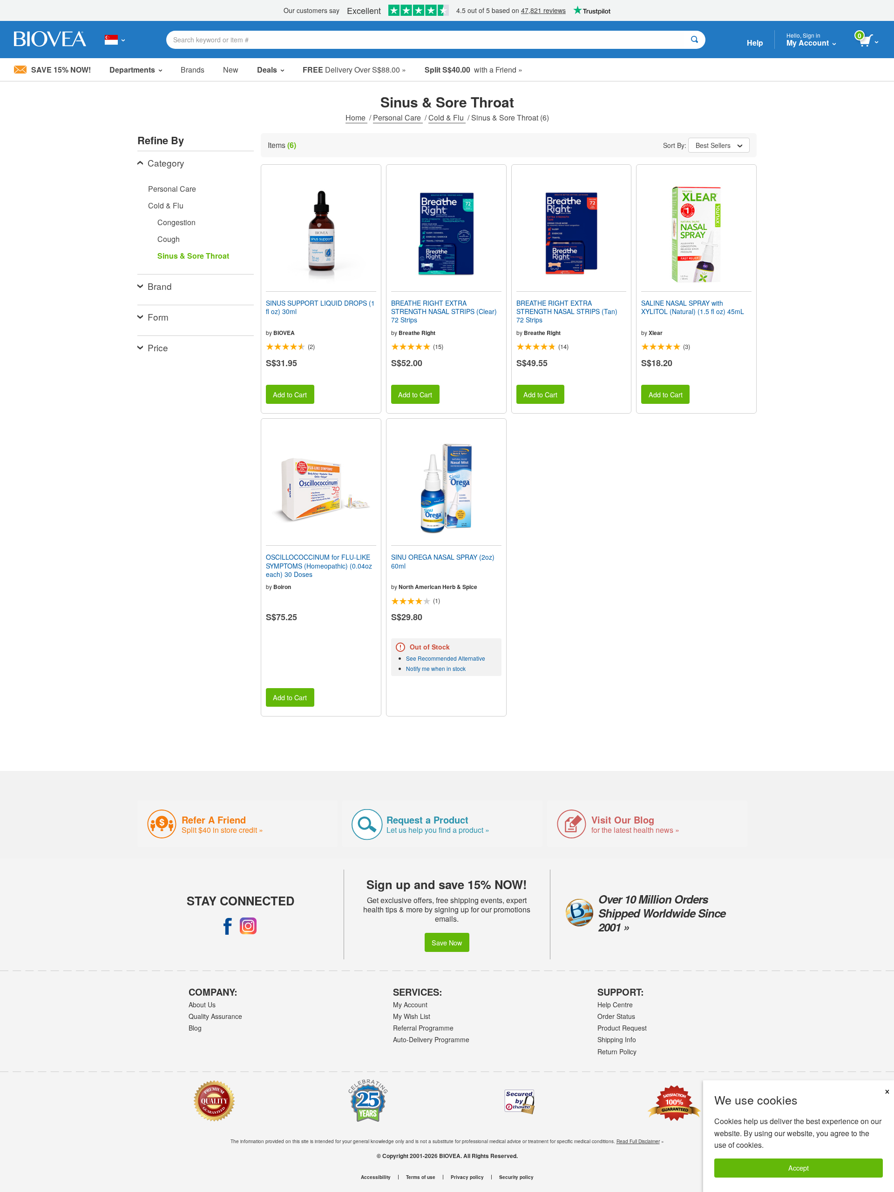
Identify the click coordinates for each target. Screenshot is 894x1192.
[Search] (694, 40)
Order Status (616, 1016)
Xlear (656, 332)
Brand (160, 286)
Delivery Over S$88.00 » (354, 69)
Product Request (622, 1027)
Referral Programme (423, 1027)
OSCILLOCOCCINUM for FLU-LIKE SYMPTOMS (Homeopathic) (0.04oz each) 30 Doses (319, 565)
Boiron (282, 587)
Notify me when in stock (436, 668)
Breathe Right (417, 332)
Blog (195, 1027)
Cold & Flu (447, 117)
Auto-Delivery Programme (431, 1039)
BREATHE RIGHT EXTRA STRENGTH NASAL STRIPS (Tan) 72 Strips (566, 311)
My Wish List (411, 1016)
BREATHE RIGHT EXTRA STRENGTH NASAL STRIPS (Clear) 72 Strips (444, 311)
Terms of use (420, 1177)
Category (166, 162)
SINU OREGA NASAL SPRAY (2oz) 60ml (442, 561)
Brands (192, 69)
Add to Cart (290, 394)
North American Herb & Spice (438, 587)
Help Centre (615, 1004)
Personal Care (398, 117)
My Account (410, 1004)
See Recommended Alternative (445, 658)
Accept (798, 1167)
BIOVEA (284, 332)
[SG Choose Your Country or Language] (115, 39)
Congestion (176, 222)
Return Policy (617, 1051)
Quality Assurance (215, 1016)
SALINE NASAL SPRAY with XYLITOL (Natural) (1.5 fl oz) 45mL (692, 307)
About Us (202, 1004)
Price (158, 347)
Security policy (516, 1177)
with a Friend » (473, 69)
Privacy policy (467, 1177)
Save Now (447, 942)
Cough (168, 239)
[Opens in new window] (228, 926)
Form (158, 316)
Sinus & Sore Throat (193, 255)
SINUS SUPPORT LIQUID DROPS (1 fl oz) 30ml (320, 307)
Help (755, 42)
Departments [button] (132, 69)
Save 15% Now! (61, 69)
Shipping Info (616, 1039)
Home (356, 117)
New (230, 69)
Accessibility (376, 1177)
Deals (267, 69)
